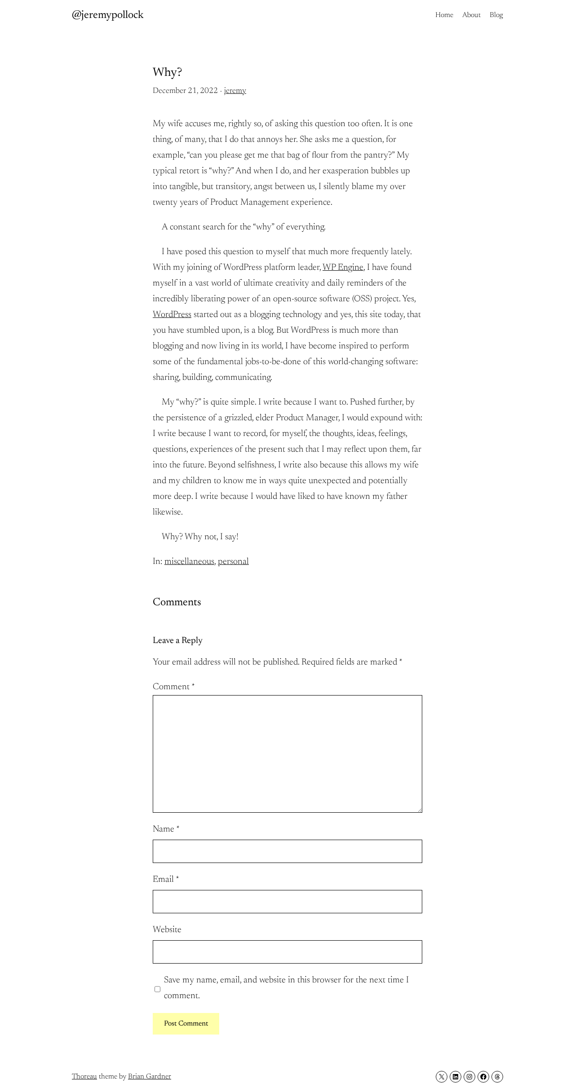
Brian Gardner (149, 1076)
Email (166, 879)
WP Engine (343, 267)
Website (167, 929)
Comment (174, 686)
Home (444, 15)
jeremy (235, 91)
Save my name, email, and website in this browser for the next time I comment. (286, 988)
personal (233, 561)
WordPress (172, 314)
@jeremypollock (108, 15)
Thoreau (84, 1076)
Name (166, 829)
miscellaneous (189, 561)
